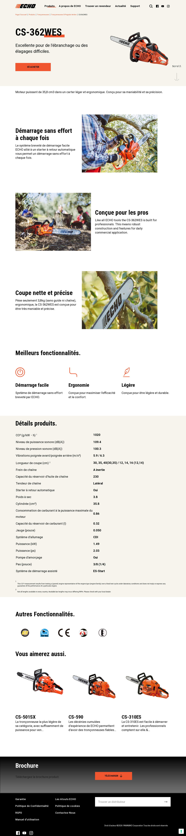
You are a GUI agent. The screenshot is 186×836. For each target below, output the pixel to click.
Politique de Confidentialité (32, 806)
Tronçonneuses (43, 15)
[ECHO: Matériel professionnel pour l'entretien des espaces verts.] (25, 6)
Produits (32, 15)
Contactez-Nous (65, 812)
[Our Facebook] (157, 6)
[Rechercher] (151, 6)
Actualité (120, 6)
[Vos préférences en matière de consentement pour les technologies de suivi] (181, 831)
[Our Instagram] (168, 6)
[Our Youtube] (163, 6)
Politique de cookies (67, 806)
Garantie (20, 799)
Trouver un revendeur (98, 6)
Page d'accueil (21, 15)
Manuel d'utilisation (27, 819)
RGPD (18, 812)
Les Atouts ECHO (65, 799)
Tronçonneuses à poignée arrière (64, 15)
